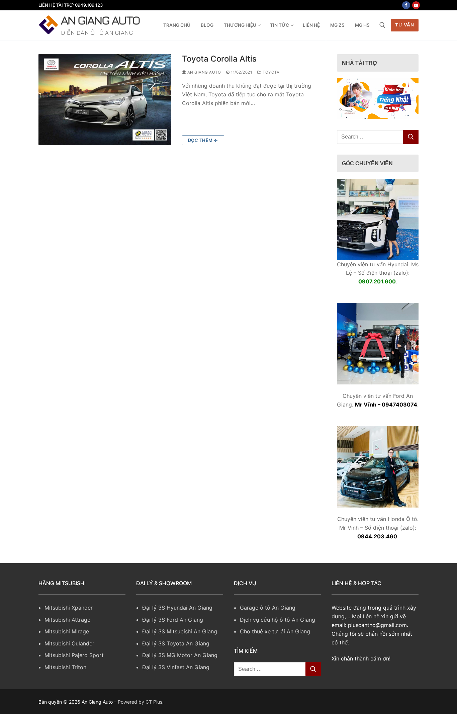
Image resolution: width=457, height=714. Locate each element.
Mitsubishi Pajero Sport (74, 655)
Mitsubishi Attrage (67, 619)
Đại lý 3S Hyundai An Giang (177, 607)
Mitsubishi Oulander (69, 643)
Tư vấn (404, 24)
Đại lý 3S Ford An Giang (172, 619)
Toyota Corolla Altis (219, 59)
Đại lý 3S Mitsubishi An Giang (179, 631)
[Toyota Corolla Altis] (104, 99)
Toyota (270, 72)
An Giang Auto (100, 20)
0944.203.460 (377, 536)
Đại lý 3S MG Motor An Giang (179, 655)
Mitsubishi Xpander (68, 607)
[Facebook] (406, 5)
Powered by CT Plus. (141, 702)
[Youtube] (416, 5)
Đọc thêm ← (203, 140)
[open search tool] (382, 25)
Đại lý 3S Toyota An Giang (175, 643)
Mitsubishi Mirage (66, 631)
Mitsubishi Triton (65, 667)
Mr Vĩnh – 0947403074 (386, 404)
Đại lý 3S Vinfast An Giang (175, 667)
